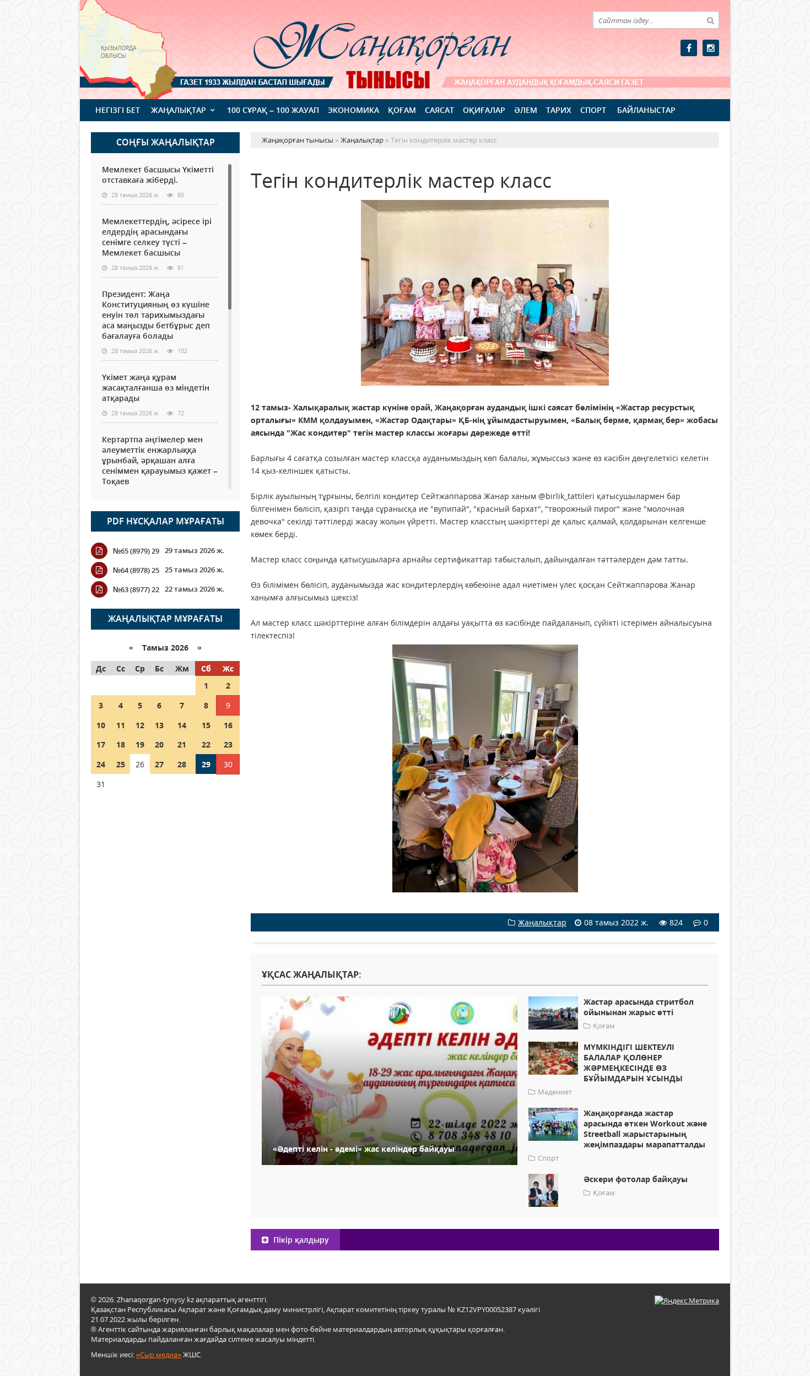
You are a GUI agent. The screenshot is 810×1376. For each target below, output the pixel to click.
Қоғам (402, 110)
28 (181, 764)
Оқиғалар (484, 110)
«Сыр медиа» (158, 1354)
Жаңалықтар (178, 110)
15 (206, 725)
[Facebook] (689, 48)
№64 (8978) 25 (136, 570)
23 (228, 744)
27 (159, 764)
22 (206, 744)
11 (120, 725)
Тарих (558, 110)
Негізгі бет (117, 110)
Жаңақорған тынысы (366, 48)
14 (181, 725)
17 (100, 744)
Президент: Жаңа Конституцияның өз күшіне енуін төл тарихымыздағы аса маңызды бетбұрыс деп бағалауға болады (156, 315)
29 (206, 764)
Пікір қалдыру (300, 1239)
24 (100, 764)
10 (100, 725)
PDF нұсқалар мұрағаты (165, 521)
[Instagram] (711, 48)
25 (120, 764)
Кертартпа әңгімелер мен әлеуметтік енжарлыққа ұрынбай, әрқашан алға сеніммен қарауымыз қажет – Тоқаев (160, 460)
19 (140, 744)
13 (159, 725)
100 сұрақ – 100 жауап (273, 110)
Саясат (439, 110)
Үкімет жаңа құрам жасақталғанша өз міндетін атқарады (155, 387)
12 (140, 725)
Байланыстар (646, 110)
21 (181, 744)
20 (159, 744)
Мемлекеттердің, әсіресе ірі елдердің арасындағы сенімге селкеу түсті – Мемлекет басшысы (157, 237)
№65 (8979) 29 (136, 551)
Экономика (353, 110)
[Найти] (710, 20)
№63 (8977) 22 (136, 589)
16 (228, 725)
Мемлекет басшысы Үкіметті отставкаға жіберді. (158, 174)
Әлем (525, 110)
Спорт (593, 110)
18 (120, 744)
